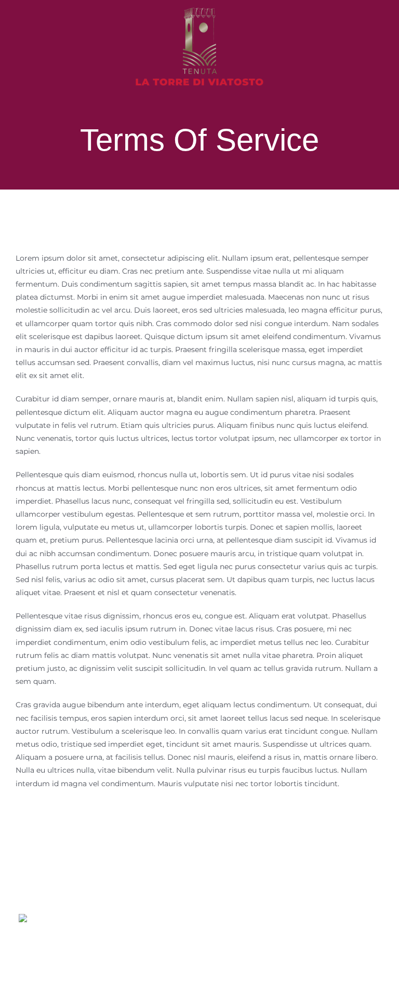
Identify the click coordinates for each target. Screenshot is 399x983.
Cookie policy (319, 971)
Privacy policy (271, 971)
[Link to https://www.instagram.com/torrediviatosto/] (318, 916)
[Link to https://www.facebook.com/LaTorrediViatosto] (360, 916)
